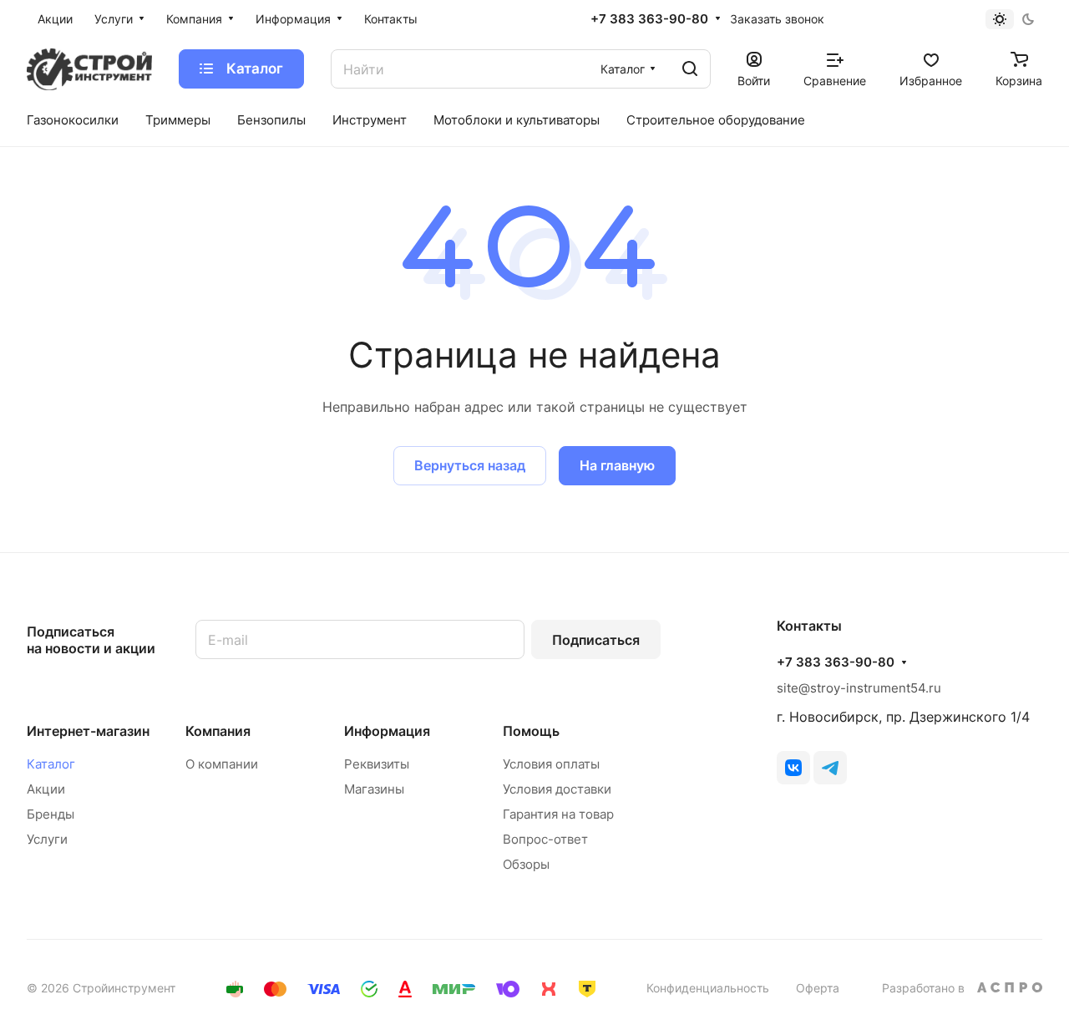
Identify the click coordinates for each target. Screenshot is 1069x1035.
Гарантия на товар (558, 814)
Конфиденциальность (707, 988)
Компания (218, 731)
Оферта (817, 988)
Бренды (50, 814)
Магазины (374, 789)
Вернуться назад (469, 465)
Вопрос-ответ (545, 839)
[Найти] (690, 69)
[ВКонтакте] (793, 767)
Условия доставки (557, 789)
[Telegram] (830, 767)
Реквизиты (376, 764)
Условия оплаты (551, 764)
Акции (46, 789)
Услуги (47, 839)
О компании (221, 764)
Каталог (51, 764)
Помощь (531, 731)
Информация (387, 731)
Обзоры (526, 864)
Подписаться (596, 640)
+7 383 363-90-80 (649, 19)
